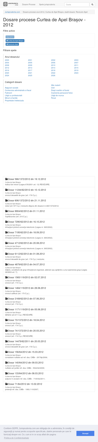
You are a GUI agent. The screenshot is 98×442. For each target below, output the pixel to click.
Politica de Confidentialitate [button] (16, 438)
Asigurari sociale (11, 87)
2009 (30, 65)
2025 (30, 75)
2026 (53, 75)
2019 (76, 70)
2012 (7, 67)
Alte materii (55, 85)
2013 (30, 67)
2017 (30, 70)
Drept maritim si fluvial (60, 90)
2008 (7, 65)
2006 (53, 62)
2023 (76, 73)
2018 (53, 70)
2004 (7, 62)
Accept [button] (85, 433)
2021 (30, 73)
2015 (76, 67)
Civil (52, 87)
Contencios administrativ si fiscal (18, 90)
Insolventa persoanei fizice (62, 93)
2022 (53, 73)
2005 (30, 62)
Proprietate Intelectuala (14, 100)
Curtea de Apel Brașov (16, 40)
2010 (53, 65)
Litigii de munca (57, 95)
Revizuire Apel (13, 44)
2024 (7, 75)
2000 (7, 60)
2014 (53, 67)
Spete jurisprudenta (47, 4)
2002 (53, 60)
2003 (76, 60)
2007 (76, 62)
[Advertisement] (49, 122)
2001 (30, 60)
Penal (53, 98)
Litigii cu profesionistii (13, 95)
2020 (7, 73)
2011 (76, 65)
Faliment (8, 93)
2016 (7, 70)
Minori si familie (11, 98)
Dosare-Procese (28, 4)
